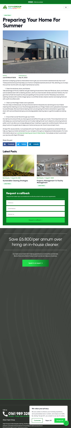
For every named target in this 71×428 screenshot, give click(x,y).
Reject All (49, 420)
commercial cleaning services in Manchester (31, 133)
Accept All (59, 420)
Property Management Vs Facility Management (50, 182)
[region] (48, 415)
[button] (9, 144)
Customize (37, 420)
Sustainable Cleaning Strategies (15, 181)
